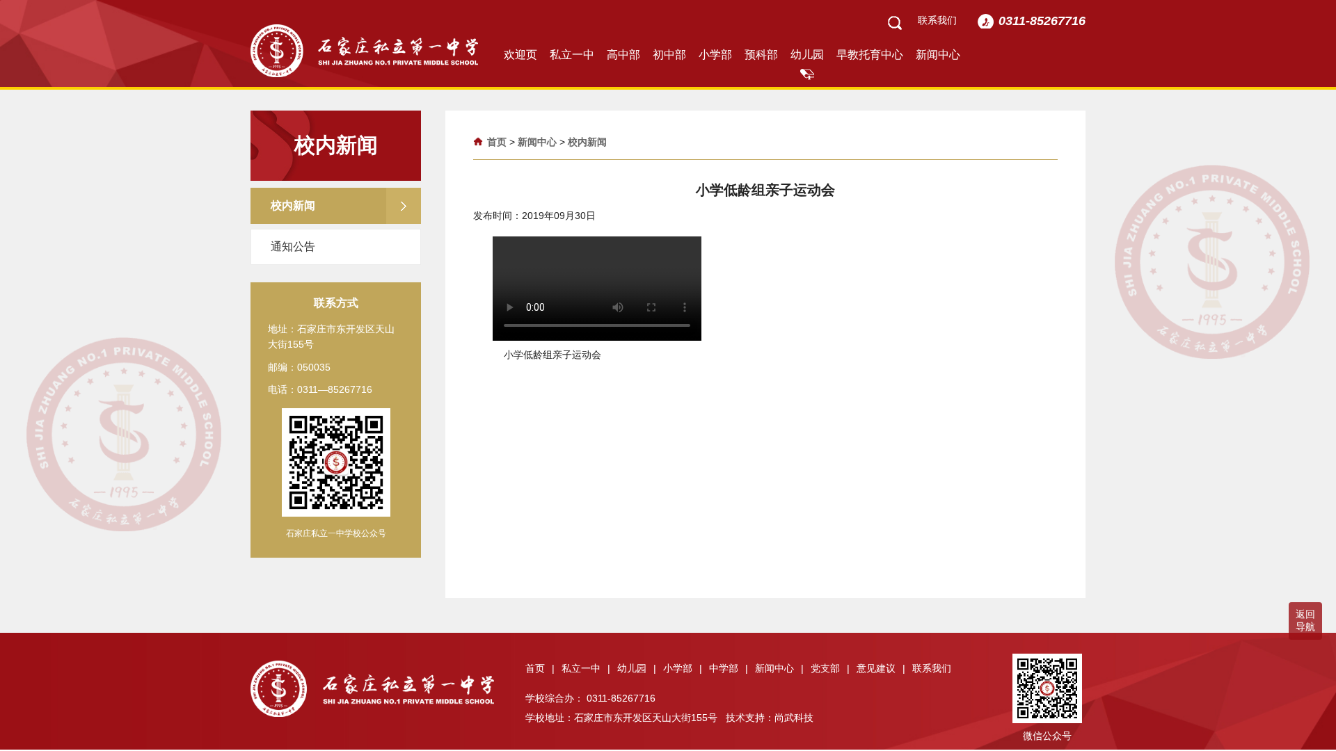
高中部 (623, 54)
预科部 (761, 54)
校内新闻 (587, 141)
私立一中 (572, 54)
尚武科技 (793, 717)
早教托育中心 (869, 54)
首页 (497, 141)
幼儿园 (807, 54)
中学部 (728, 668)
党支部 (830, 668)
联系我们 (937, 20)
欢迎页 (520, 54)
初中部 (669, 54)
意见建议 (881, 668)
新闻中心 (938, 54)
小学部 (715, 54)
